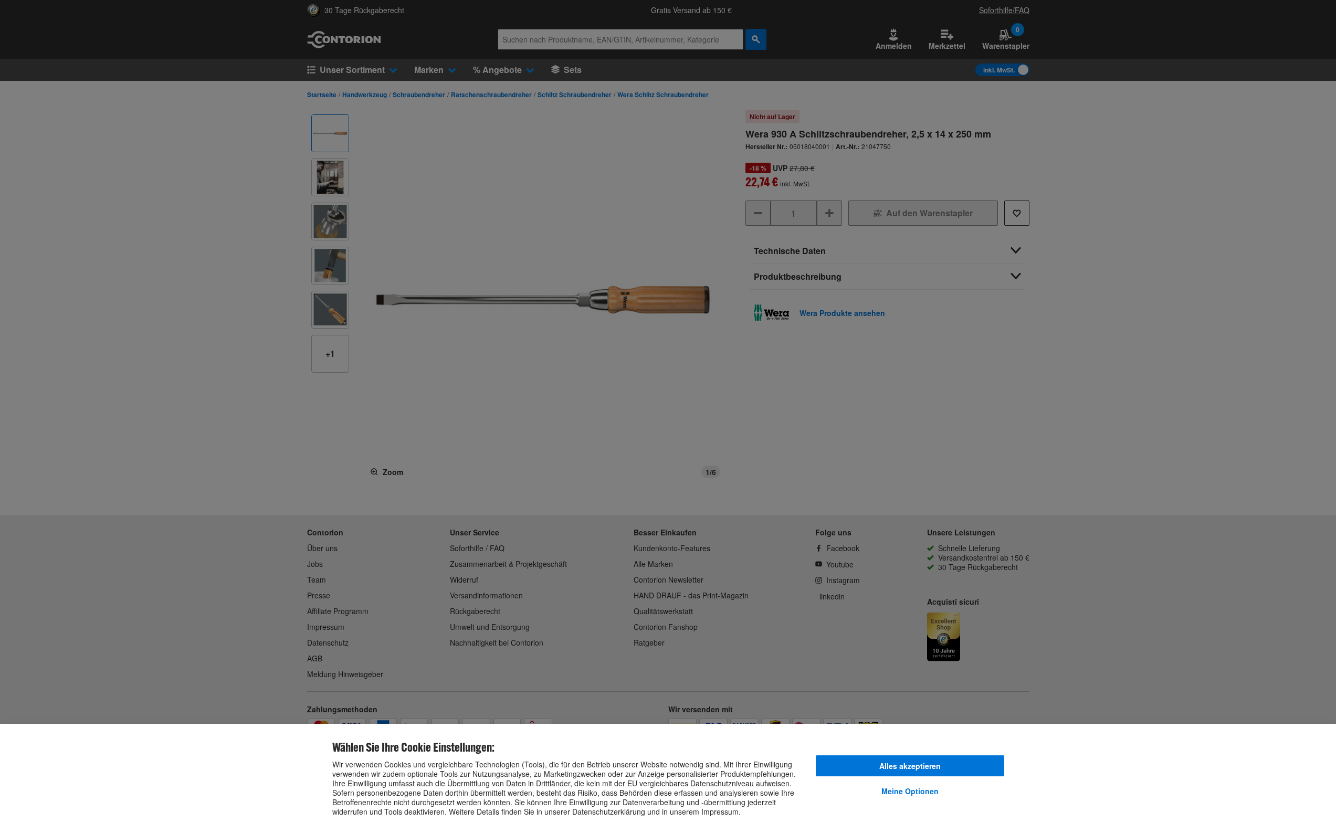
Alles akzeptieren (910, 766)
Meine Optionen (910, 791)
